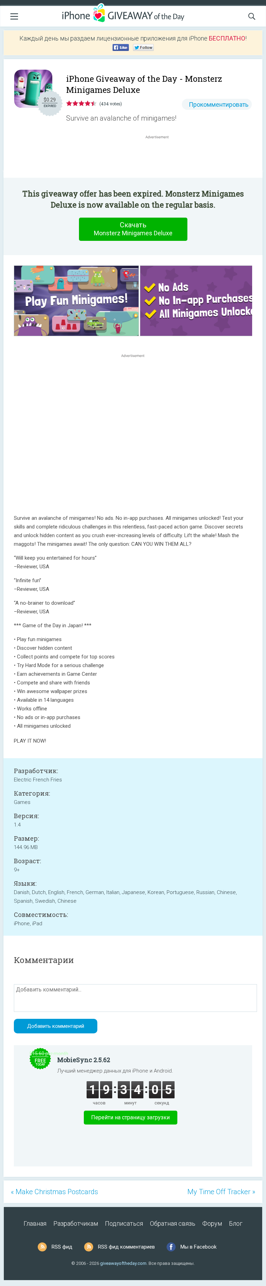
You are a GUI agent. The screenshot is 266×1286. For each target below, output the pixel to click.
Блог (235, 1223)
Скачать (133, 229)
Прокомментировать (218, 104)
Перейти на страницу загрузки (130, 1117)
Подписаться (124, 1223)
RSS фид (62, 1247)
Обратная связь (172, 1223)
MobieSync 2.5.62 (83, 1060)
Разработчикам (75, 1223)
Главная (35, 1223)
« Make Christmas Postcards (54, 1192)
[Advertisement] (161, 157)
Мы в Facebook (198, 1247)
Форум (212, 1223)
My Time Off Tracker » (221, 1192)
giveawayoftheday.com (123, 1263)
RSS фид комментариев (126, 1247)
